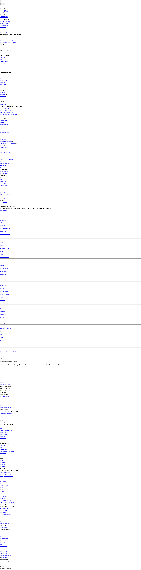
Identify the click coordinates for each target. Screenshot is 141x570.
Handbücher (2, 126)
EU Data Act (2, 127)
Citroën (1, 254)
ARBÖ (1, 222)
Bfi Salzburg (2, 225)
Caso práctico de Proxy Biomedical (6, 259)
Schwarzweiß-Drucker (4, 23)
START (4, 213)
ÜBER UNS (3, 147)
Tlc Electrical (2, 300)
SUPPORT (3, 104)
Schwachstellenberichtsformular (6, 141)
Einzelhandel (2, 82)
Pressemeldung (3, 177)
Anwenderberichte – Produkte (8, 216)
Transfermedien (3, 27)
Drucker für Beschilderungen (5, 32)
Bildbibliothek (2, 549)
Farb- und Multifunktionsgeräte (5, 21)
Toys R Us (2, 337)
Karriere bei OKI (3, 161)
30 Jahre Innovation (3, 154)
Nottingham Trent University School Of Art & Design (9, 351)
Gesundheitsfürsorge (4, 86)
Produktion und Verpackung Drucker (6, 30)
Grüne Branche (3, 84)
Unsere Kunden (3, 521)
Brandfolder (2, 92)
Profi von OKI (3, 464)
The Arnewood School (4, 277)
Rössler (1, 343)
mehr (1, 167)
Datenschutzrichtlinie (4, 557)
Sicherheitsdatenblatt (4, 124)
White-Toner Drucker (4, 25)
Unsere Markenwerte (4, 171)
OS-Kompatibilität (3, 135)
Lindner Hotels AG (3, 305)
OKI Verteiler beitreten (4, 188)
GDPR (1, 532)
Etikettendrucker (3, 403)
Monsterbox (2, 311)
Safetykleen (2, 340)
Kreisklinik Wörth (3, 314)
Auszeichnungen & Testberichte (6, 547)
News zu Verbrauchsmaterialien (5, 38)
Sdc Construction (3, 274)
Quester (1, 297)
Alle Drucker (2, 46)
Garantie (1, 134)
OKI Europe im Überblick (5, 152)
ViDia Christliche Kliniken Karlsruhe (6, 328)
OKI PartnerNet (3, 165)
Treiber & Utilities (3, 120)
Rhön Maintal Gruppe (4, 320)
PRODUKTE (4, 17)
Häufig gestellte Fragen (4, 132)
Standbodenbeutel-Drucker (5, 65)
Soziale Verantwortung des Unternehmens (7, 157)
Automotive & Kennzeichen (5, 70)
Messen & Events (3, 181)
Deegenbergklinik (3, 323)
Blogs (1, 179)
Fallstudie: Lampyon (4, 268)
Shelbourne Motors (3, 231)
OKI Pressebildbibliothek (4, 190)
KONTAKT (5, 10)
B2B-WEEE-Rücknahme (4, 139)
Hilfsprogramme (3, 99)
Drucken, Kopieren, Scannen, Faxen (6, 66)
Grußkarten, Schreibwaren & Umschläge (7, 63)
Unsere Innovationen (4, 173)
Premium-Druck (3, 96)
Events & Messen (3, 546)
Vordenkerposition (3, 185)
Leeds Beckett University (4, 348)
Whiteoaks (2, 288)
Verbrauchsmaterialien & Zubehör (6, 108)
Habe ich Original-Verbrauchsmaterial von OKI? (8, 42)
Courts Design (2, 262)
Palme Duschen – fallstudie (5, 234)
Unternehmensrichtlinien (4, 527)
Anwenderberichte (3, 48)
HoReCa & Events (3, 80)
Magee (1, 245)
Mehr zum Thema (3, 210)
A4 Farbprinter (3, 68)
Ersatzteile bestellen (3, 116)
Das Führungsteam (3, 512)
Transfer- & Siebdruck (4, 61)
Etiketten (2, 59)
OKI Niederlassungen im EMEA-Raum (7, 159)
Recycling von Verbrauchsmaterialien (6, 40)
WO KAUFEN (5, 11)
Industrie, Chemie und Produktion (6, 76)
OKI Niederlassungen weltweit (5, 514)
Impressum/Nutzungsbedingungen (6, 555)
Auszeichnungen (3, 183)
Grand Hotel (2, 242)
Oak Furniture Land (3, 317)
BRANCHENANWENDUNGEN (9, 53)
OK (1, 212)
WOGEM (2, 308)
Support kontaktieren (4, 137)
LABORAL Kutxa (3, 285)
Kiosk (1, 88)
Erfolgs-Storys (2, 94)
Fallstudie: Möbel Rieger (4, 282)
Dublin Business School (4, 257)
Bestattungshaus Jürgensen (5, 294)
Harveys (1, 239)
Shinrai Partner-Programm (5, 163)
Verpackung (2, 57)
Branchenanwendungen (7, 214)
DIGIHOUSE (2, 265)
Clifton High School (3, 271)
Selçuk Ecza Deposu (4, 325)
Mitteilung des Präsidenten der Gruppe (7, 187)
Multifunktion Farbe (6, 217)
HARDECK (2, 280)
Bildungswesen (3, 78)
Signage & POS (3, 453)
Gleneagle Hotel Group (4, 248)
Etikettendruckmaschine (4, 74)
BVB (1, 334)
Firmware (2, 122)
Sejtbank (1, 251)
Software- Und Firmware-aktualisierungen (7, 143)
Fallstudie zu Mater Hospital (5, 228)
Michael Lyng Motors (4, 331)
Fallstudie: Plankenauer (4, 291)
